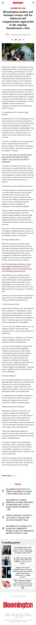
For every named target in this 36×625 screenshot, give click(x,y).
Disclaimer (8, 615)
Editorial (18, 615)
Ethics (23, 615)
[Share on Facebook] (12, 39)
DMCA (13, 615)
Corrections (27, 614)
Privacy (16, 617)
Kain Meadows (15, 35)
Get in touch (15, 614)
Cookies (21, 614)
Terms (20, 617)
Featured (13, 475)
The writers (29, 615)
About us (8, 614)
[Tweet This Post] (16, 39)
